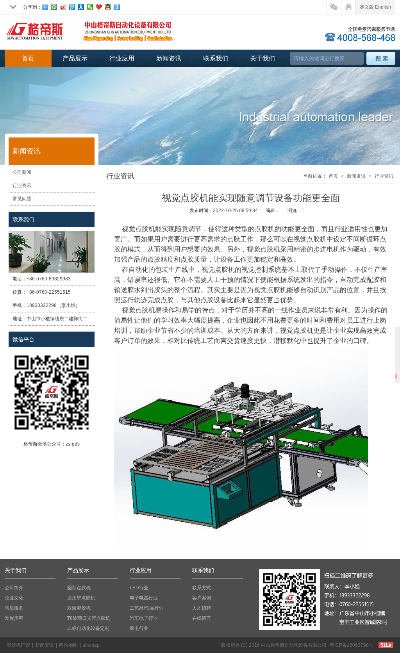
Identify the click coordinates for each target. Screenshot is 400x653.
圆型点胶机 (79, 588)
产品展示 (75, 58)
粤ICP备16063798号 (351, 645)
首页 (28, 58)
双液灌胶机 (79, 608)
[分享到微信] (90, 7)
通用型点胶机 (81, 598)
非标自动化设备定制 (88, 628)
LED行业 (139, 588)
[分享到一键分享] (117, 7)
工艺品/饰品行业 (147, 608)
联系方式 (201, 588)
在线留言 (201, 618)
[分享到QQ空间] (54, 7)
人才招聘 (201, 608)
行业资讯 (21, 185)
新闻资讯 (168, 58)
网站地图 (68, 645)
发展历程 (14, 618)
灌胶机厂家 (18, 645)
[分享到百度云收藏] (99, 7)
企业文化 (14, 598)
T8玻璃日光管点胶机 (88, 618)
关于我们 (262, 58)
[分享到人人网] (81, 7)
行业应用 (121, 58)
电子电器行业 (144, 598)
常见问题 (21, 199)
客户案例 (201, 598)
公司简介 (14, 588)
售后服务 (14, 608)
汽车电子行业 (144, 618)
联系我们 (215, 58)
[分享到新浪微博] (63, 7)
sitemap (91, 645)
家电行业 (139, 628)
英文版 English (375, 7)
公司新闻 (21, 172)
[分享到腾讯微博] (72, 7)
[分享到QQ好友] (108, 7)
